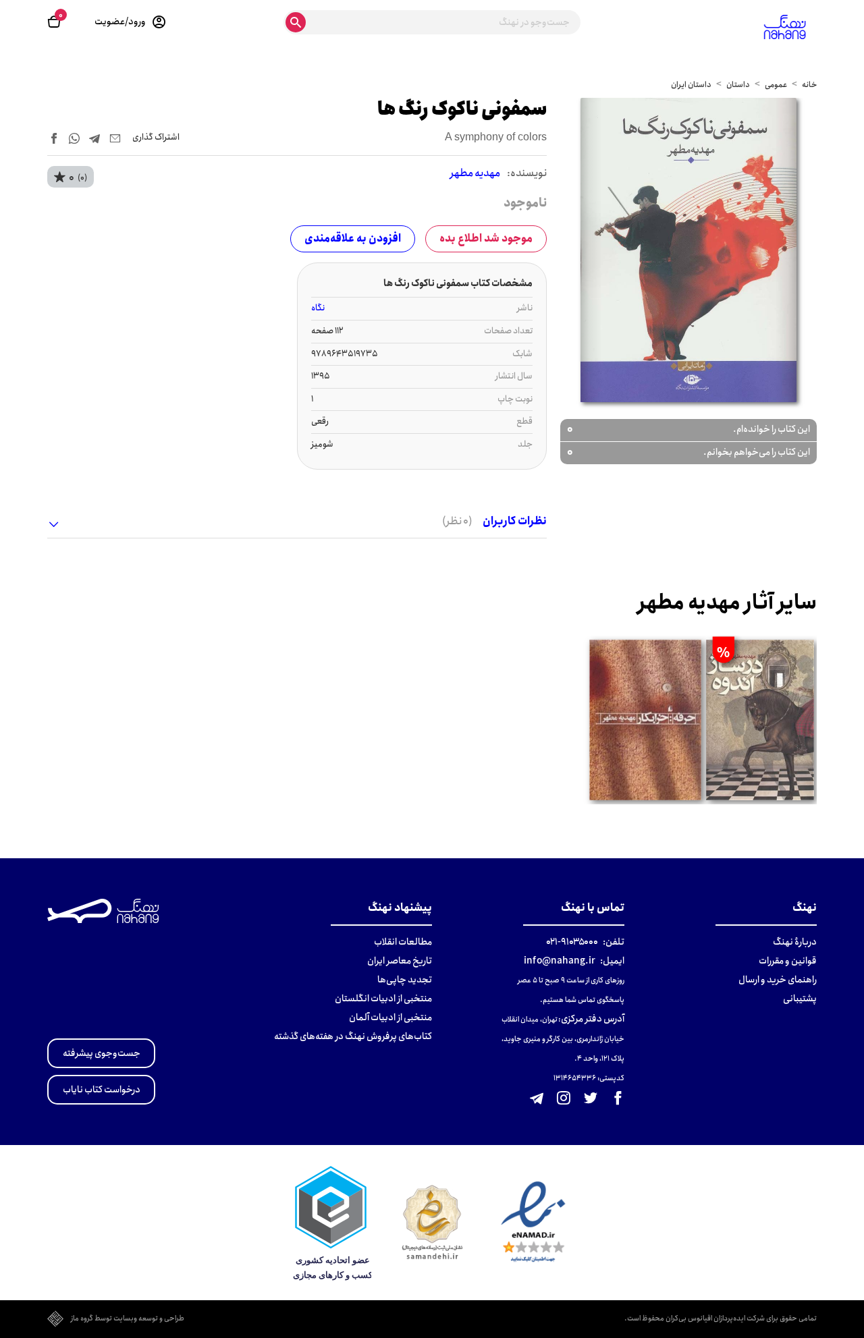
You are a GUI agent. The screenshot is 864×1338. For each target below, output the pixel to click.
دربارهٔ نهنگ (795, 942)
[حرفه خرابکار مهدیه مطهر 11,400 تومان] (645, 720)
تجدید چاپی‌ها (404, 979)
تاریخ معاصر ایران (399, 960)
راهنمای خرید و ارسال (777, 979)
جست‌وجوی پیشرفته (101, 1053)
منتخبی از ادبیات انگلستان (383, 998)
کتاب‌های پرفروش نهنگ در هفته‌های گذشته (353, 1036)
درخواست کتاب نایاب (101, 1089)
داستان (738, 84)
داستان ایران (691, 84)
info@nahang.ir (559, 960)
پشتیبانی (800, 998)
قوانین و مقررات (788, 960)
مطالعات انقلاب (403, 942)
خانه (809, 84)
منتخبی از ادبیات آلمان (390, 1017)
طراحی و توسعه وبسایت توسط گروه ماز (127, 1319)
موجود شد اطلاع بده (486, 238)
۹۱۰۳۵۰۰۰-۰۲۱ (572, 942)
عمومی (776, 84)
